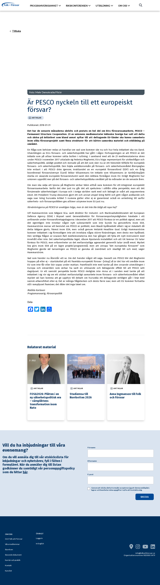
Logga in (39, 538)
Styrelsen (9, 549)
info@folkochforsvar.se (145, 553)
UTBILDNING (103, 5)
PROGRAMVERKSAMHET (44, 5)
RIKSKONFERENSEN (77, 5)
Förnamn (91, 447)
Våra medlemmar (12, 544)
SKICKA (144, 496)
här (25, 472)
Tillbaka (16, 31)
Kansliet (8, 571)
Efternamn (92, 461)
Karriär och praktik (12, 560)
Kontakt (8, 565)
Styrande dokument (13, 555)
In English (40, 543)
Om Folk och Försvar (13, 539)
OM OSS (122, 5)
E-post (90, 474)
